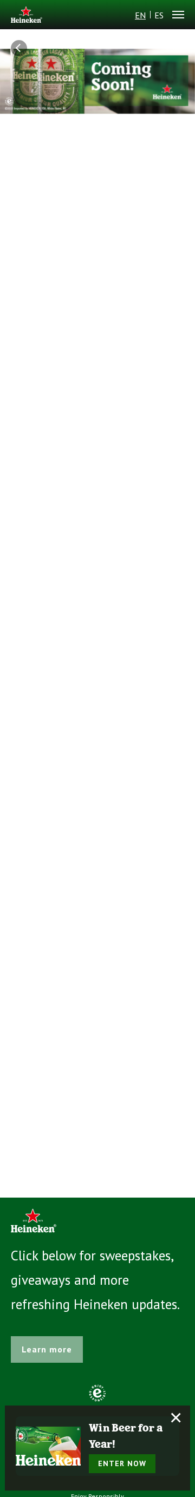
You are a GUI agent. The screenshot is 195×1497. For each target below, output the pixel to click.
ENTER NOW (122, 1463)
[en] (26, 15)
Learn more (47, 1349)
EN (140, 15)
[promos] (21, 48)
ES (159, 15)
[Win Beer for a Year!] (48, 1446)
